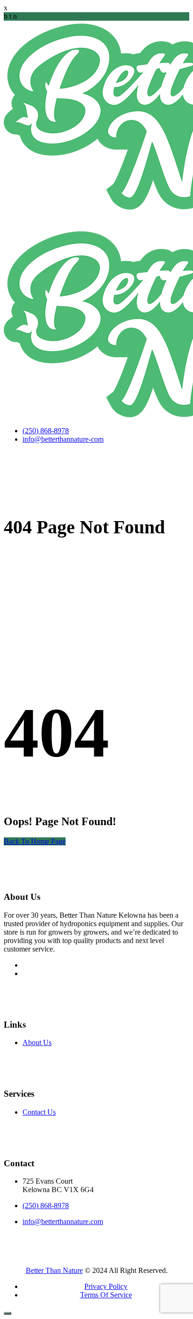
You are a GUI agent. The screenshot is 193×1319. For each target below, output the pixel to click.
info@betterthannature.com (62, 1221)
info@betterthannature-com (63, 439)
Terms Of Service (106, 1295)
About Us (37, 1042)
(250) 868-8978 (45, 431)
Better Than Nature (54, 1270)
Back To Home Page (35, 841)
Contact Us (39, 1112)
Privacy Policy (105, 1286)
